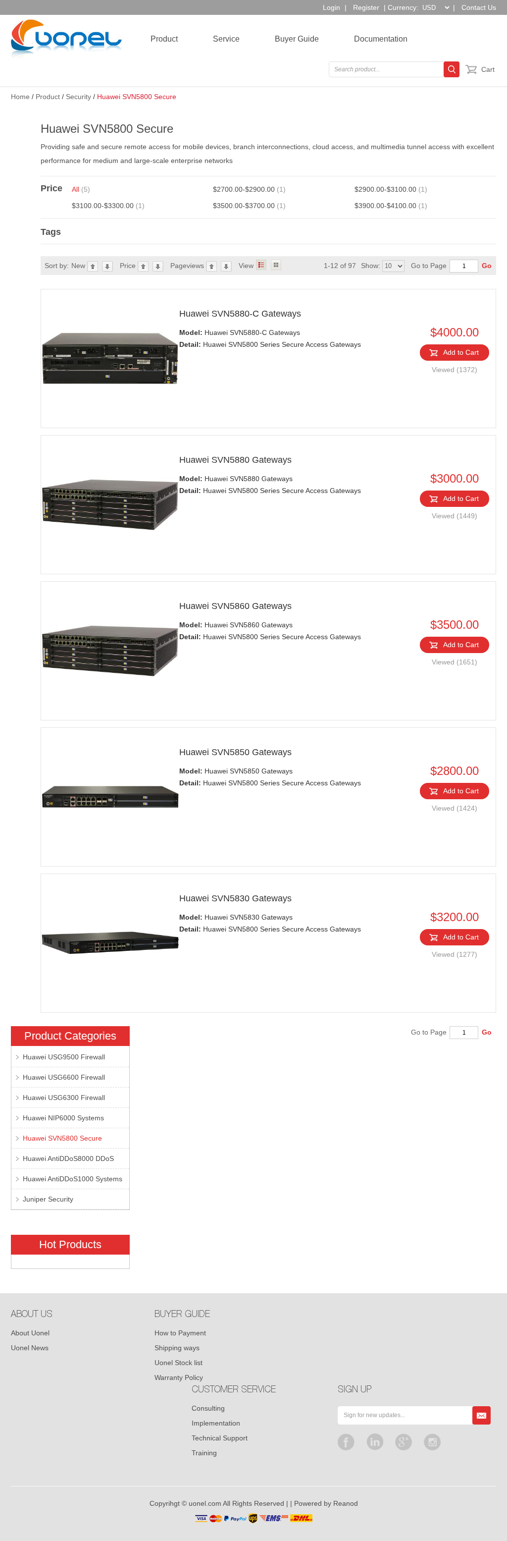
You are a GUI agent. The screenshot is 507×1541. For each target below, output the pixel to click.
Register (366, 7)
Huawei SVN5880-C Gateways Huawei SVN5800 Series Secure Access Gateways (270, 338)
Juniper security (48, 1199)
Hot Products (70, 1244)
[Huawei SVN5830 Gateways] (110, 943)
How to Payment (180, 1333)
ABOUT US (31, 1315)
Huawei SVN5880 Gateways (235, 460)
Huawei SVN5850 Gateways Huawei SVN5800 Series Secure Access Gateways (270, 777)
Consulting (208, 1408)
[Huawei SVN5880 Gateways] (110, 505)
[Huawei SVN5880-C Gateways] (110, 358)
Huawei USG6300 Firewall (64, 1097)
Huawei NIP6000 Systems (63, 1118)
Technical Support (220, 1438)
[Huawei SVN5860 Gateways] (110, 651)
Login (331, 7)
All (81, 189)
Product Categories (70, 1036)
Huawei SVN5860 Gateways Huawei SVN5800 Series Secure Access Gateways (270, 631)
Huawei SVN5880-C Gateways (240, 314)
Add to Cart (461, 352)
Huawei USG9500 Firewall (64, 1057)
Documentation (380, 39)
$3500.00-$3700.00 (249, 206)
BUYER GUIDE (182, 1315)
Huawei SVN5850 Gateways (235, 752)
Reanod (345, 1503)
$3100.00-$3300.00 (108, 206)
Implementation (216, 1423)
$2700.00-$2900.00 (249, 189)
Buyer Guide (297, 39)
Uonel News (30, 1348)
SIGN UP (354, 1390)
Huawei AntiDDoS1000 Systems (72, 1179)
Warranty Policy (178, 1377)
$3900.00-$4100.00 (391, 206)
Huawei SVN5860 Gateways (235, 606)
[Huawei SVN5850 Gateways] (110, 797)
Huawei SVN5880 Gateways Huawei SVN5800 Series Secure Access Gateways (270, 485)
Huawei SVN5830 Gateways (235, 898)
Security (78, 97)
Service (226, 39)
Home (20, 97)
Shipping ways (177, 1348)
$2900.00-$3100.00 (391, 189)
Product (164, 39)
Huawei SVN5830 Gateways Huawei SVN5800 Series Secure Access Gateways (270, 923)
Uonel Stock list (178, 1363)
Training (204, 1453)
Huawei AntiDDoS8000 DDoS (68, 1158)
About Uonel (30, 1333)
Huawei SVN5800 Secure (136, 97)
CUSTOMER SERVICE (234, 1390)
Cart (488, 69)
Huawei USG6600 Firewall (64, 1077)
